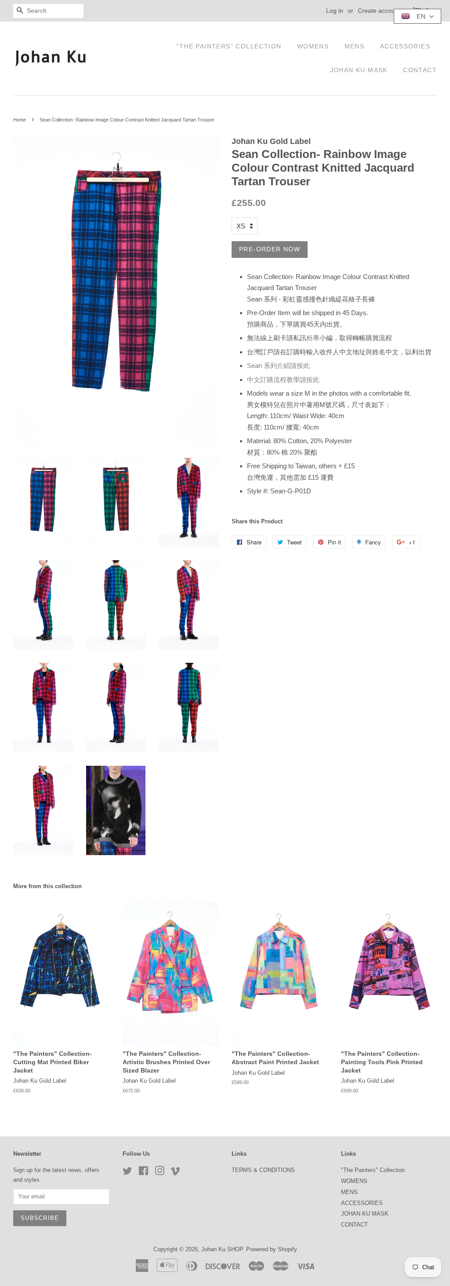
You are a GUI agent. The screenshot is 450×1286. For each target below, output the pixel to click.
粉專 (312, 338)
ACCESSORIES (405, 46)
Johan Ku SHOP (222, 1249)
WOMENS (313, 46)
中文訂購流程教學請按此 (283, 379)
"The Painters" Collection (228, 46)
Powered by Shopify (271, 1249)
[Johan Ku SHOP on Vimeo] (175, 1172)
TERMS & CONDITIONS (263, 1170)
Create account (379, 10)
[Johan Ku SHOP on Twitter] (127, 1172)
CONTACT (420, 69)
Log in (334, 10)
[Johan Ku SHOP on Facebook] (143, 1172)
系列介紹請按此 (278, 365)
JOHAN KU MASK (359, 69)
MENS (355, 46)
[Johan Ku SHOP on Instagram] (159, 1172)
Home (19, 119)
